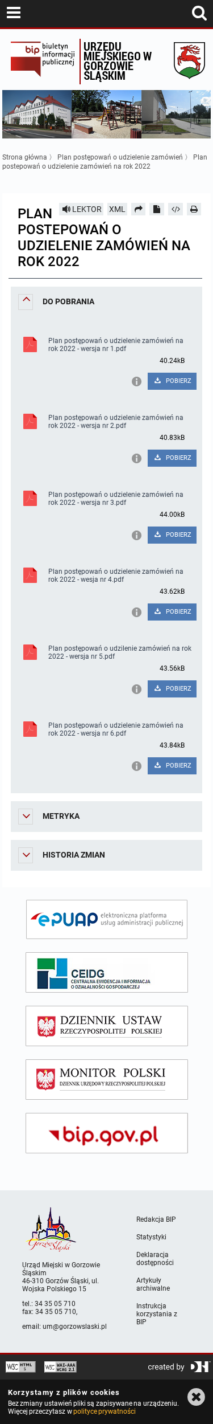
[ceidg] (107, 972)
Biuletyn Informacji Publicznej (42, 61)
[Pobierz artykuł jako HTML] (175, 209)
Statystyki (151, 1237)
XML (117, 209)
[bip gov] (107, 1133)
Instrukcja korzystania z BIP (156, 1314)
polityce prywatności (104, 1411)
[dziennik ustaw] (107, 1026)
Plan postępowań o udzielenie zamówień (120, 157)
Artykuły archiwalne (153, 1284)
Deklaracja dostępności (155, 1259)
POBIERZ (177, 381)
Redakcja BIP (156, 1219)
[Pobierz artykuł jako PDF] (156, 209)
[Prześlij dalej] (138, 209)
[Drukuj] (194, 209)
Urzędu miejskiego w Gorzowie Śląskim (117, 61)
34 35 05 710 (55, 1304)
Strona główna (24, 157)
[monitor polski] (107, 1079)
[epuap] (106, 919)
